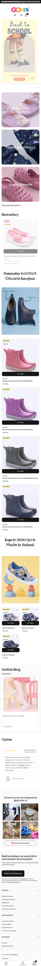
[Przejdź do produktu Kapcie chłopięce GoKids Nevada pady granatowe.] (30, 616)
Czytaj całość (7, 726)
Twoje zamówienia (8, 921)
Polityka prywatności (9, 909)
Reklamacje (5, 902)
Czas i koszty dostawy (9, 931)
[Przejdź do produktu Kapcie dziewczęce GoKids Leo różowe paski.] (20, 236)
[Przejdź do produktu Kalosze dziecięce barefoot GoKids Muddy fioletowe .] (20, 406)
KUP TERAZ (20, 251)
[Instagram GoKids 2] (29, 812)
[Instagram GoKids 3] (11, 830)
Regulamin (23, 879)
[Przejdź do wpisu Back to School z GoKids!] (20, 694)
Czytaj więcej (6, 673)
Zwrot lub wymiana (8, 906)
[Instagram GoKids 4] (29, 830)
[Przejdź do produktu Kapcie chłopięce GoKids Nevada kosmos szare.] (11, 616)
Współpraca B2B (7, 946)
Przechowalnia (6, 924)
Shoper (14, 954)
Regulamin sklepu (7, 896)
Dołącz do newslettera (13, 873)
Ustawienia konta (7, 927)
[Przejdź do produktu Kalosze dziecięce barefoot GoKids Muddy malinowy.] (20, 357)
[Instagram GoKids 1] (11, 812)
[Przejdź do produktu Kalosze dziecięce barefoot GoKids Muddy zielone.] (20, 455)
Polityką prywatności (14, 882)
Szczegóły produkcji (8, 899)
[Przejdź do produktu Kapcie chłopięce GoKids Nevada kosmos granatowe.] (11, 643)
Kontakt (4, 943)
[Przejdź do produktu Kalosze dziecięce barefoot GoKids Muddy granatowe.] (20, 503)
